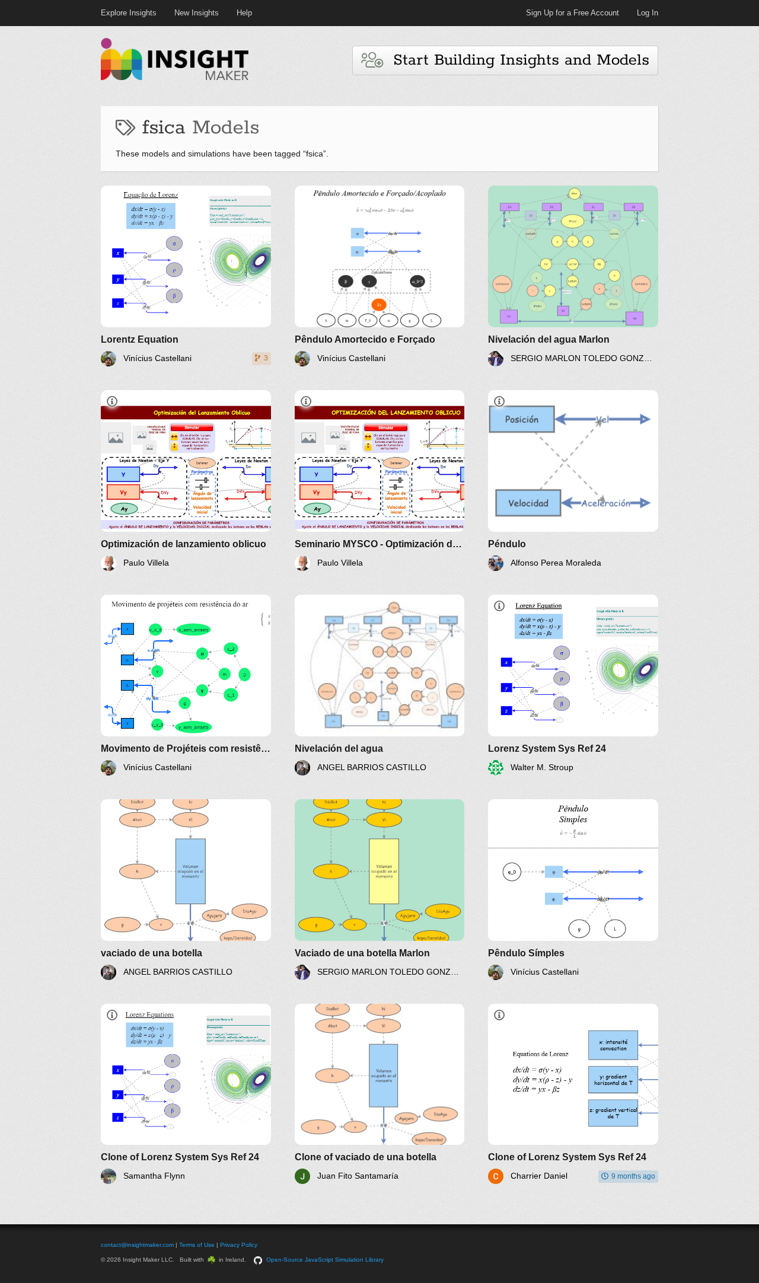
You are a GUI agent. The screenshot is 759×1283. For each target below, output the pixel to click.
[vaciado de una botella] (186, 889)
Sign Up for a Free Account (572, 12)
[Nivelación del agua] (380, 685)
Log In (647, 12)
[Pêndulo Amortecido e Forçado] (380, 276)
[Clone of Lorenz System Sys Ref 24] (186, 1094)
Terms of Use (197, 1244)
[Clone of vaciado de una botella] (380, 1094)
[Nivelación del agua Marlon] (573, 276)
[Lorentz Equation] (186, 276)
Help (244, 12)
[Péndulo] (573, 480)
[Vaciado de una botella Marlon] (380, 889)
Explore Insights (129, 12)
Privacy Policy (238, 1244)
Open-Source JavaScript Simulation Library (325, 1259)
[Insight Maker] (175, 78)
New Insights (196, 12)
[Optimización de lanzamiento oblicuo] (186, 480)
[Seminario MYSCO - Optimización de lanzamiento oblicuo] (380, 480)
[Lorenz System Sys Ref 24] (573, 685)
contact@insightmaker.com (137, 1244)
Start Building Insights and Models (515, 60)
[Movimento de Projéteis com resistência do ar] (186, 685)
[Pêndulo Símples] (573, 889)
